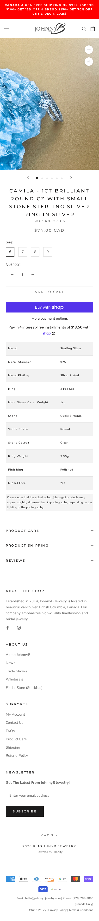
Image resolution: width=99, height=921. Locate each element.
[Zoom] (89, 49)
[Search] (84, 29)
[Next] (71, 177)
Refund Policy (17, 755)
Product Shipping (27, 545)
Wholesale (14, 679)
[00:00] (49, 104)
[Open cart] (93, 28)
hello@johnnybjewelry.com (43, 898)
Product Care (22, 530)
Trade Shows (16, 671)
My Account (15, 714)
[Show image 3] (47, 178)
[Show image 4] (52, 178)
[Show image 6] (62, 178)
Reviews (15, 560)
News (10, 662)
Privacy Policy (57, 910)
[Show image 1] (37, 178)
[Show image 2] (42, 178)
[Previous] (28, 177)
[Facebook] (7, 627)
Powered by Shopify (49, 852)
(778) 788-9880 (83, 898)
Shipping (13, 747)
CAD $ (47, 835)
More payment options (49, 318)
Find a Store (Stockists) (24, 687)
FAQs (10, 731)
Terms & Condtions (81, 910)
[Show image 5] (57, 178)
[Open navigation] (6, 28)
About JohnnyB (18, 654)
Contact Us (14, 722)
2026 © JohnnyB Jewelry (49, 846)
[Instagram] (19, 627)
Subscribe (25, 811)
